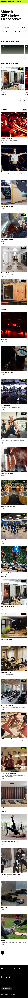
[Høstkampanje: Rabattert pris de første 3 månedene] (14, 1)
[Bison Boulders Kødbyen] (14, 195)
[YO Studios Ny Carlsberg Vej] (14, 763)
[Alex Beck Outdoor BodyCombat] (14, 829)
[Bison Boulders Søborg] (14, 228)
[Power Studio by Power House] (14, 561)
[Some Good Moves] (14, 661)
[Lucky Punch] (14, 327)
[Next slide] (25, 58)
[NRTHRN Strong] (14, 394)
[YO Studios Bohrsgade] (14, 694)
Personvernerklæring (6, 984)
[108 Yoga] (14, 796)
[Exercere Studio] (14, 261)
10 (25, 952)
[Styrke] (12, 49)
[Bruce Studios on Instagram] (4, 977)
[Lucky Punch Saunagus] (14, 361)
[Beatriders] (14, 161)
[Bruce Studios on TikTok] (7, 977)
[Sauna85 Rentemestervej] (12, 81)
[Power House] (14, 528)
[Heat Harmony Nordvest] (14, 294)
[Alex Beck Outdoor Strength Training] (14, 863)
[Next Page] (14, 956)
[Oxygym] (14, 428)
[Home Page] (5, 5)
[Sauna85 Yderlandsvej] (14, 628)
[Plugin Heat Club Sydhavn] (14, 495)
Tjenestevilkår (15, 984)
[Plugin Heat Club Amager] (14, 462)
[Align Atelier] (14, 896)
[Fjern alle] (24, 109)
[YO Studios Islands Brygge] (14, 728)
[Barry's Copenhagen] (14, 127)
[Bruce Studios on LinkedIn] (2, 977)
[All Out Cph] (14, 929)
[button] (26, 5)
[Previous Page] (14, 949)
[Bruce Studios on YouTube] (9, 977)
